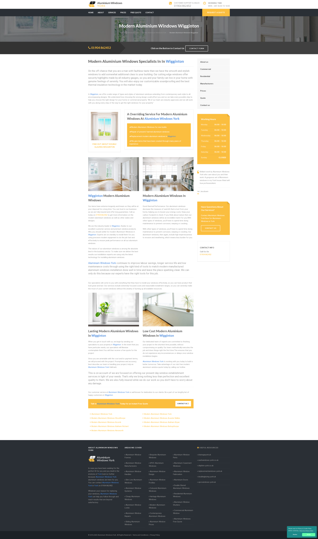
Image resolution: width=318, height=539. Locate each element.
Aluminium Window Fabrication (181, 472)
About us (204, 62)
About (101, 12)
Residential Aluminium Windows (182, 495)
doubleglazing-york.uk (207, 477)
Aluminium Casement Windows (182, 464)
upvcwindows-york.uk (207, 482)
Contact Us (182, 403)
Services (112, 12)
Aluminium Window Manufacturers (133, 464)
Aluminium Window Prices (157, 523)
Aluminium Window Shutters (181, 503)
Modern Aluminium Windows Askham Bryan (162, 422)
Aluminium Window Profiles (157, 481)
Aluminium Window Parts (181, 456)
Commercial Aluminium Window (183, 511)
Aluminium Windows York (101, 414)
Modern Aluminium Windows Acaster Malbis (162, 418)
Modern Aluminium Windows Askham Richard (109, 426)
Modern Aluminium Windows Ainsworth (107, 430)
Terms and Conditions (140, 535)
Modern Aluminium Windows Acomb (106, 422)
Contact (149, 12)
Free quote (135, 12)
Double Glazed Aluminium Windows (181, 486)
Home (90, 12)
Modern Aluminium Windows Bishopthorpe (161, 426)
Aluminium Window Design (157, 472)
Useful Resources (208, 448)
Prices (123, 12)
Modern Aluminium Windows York (158, 414)
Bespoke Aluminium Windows (157, 456)
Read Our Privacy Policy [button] (306, 530)
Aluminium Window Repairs (133, 514)
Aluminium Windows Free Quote (182, 520)
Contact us (205, 105)
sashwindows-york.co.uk (208, 460)
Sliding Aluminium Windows (132, 523)
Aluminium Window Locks (133, 506)
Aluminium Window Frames (133, 456)
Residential (205, 76)
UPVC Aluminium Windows (156, 464)
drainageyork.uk (204, 455)
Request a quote (216, 13)
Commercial (205, 69)
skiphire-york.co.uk (205, 465)
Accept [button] (309, 534)
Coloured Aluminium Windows (157, 489)
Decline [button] (295, 534)
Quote (203, 98)
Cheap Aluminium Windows (132, 497)
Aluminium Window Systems (133, 489)
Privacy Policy (155, 535)
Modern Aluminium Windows (157, 506)
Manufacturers (206, 84)
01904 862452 (182, 5)
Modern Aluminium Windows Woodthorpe (108, 418)
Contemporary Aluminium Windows (157, 514)
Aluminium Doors (181, 480)
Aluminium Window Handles (133, 472)
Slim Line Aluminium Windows (133, 481)
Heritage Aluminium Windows (157, 497)
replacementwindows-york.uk (210, 471)
